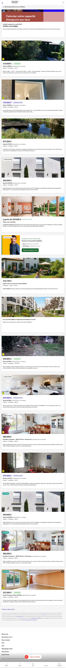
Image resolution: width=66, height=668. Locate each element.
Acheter (6, 665)
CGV (3, 646)
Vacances (46, 665)
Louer (33, 665)
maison (44, 614)
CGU (3, 643)
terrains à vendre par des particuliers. (29, 619)
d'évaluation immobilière (36, 618)
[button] (30, 59)
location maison (20, 616)
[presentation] (3, 51)
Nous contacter (6, 640)
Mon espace (59, 665)
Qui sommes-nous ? (7, 637)
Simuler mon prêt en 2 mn (30, 250)
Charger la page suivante (8, 609)
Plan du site (5, 634)
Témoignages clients (7, 648)
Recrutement (5, 651)
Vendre (19, 665)
